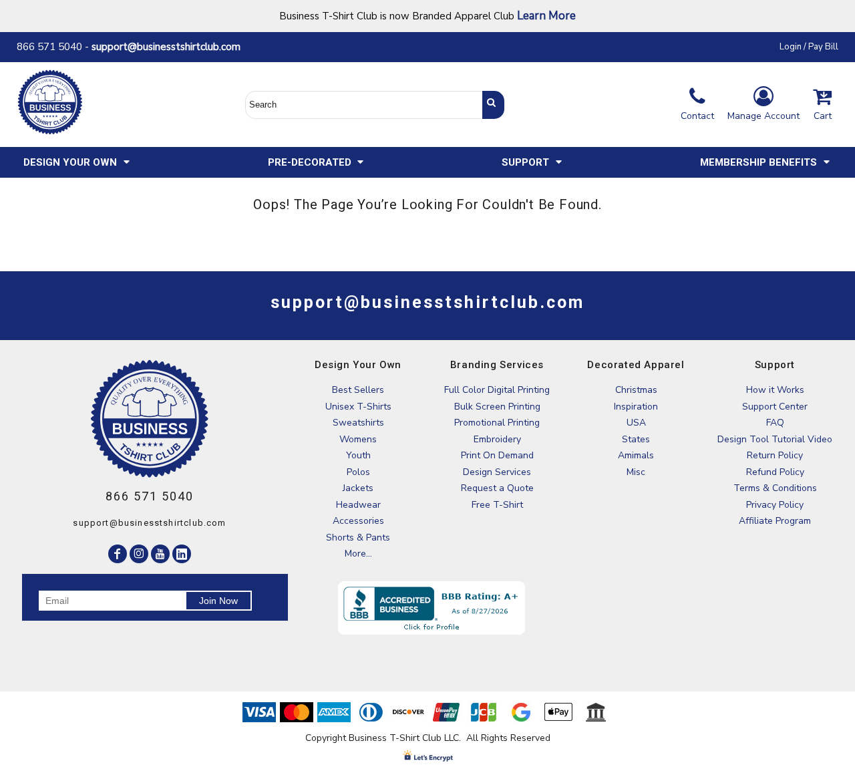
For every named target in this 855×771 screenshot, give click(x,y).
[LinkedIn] (181, 554)
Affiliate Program (775, 520)
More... (358, 553)
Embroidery (497, 439)
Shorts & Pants (358, 537)
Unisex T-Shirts (358, 406)
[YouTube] (160, 554)
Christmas (636, 389)
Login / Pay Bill (809, 47)
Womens (358, 439)
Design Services (497, 472)
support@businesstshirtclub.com (171, 46)
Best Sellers (358, 389)
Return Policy (775, 455)
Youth (358, 455)
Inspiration (636, 406)
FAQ (775, 422)
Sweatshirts (358, 422)
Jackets (358, 488)
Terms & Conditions (775, 488)
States (636, 439)
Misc (636, 472)
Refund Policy (775, 472)
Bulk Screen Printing (497, 406)
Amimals (636, 455)
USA (636, 422)
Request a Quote (497, 488)
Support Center (775, 406)
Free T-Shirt (497, 504)
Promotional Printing (497, 422)
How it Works (775, 389)
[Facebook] (117, 554)
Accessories (358, 520)
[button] (77, 162)
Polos (358, 472)
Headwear (358, 504)
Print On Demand (497, 455)
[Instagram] (139, 554)
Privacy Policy (775, 504)
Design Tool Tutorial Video (774, 439)
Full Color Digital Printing (497, 389)
